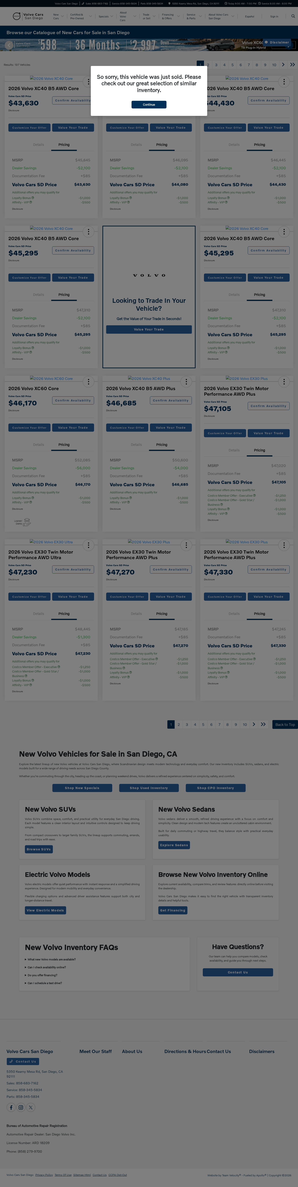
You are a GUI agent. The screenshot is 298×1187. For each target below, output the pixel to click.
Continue (149, 104)
